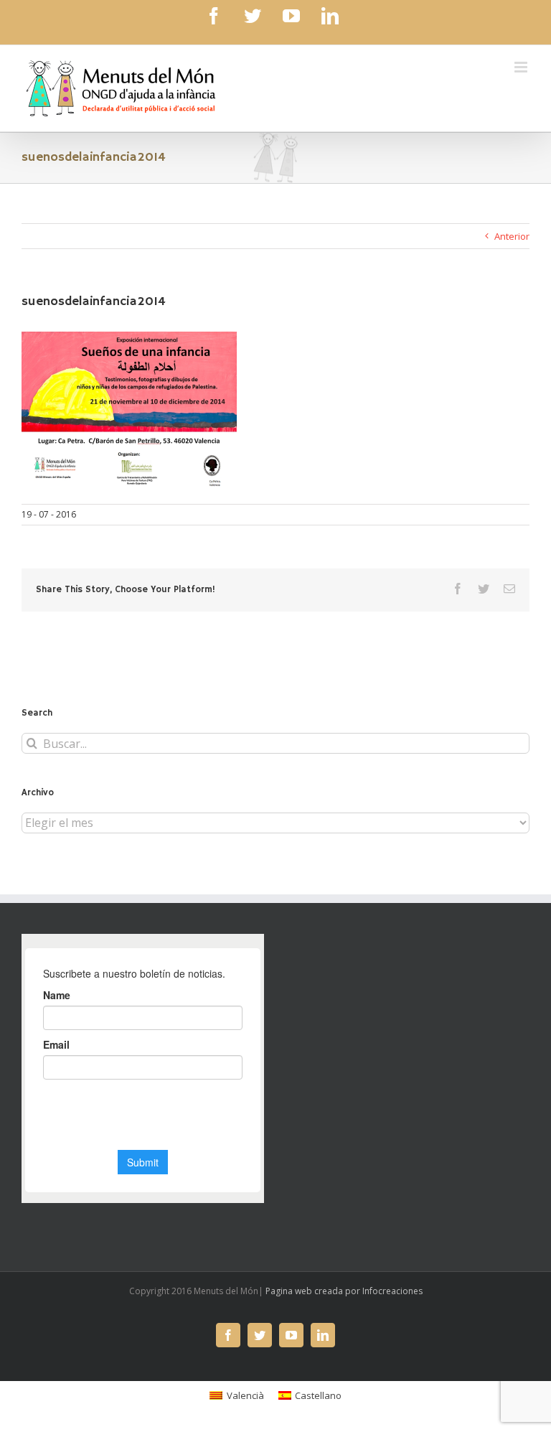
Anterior (511, 236)
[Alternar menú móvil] (521, 67)
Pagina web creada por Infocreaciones (344, 1291)
